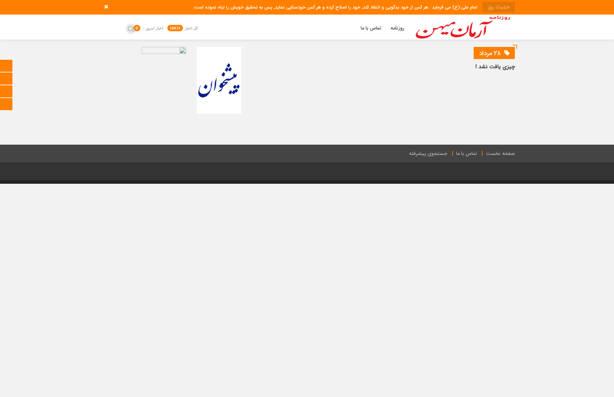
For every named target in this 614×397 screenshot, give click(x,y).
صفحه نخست (500, 153)
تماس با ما (371, 28)
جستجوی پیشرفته (428, 153)
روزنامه (397, 28)
